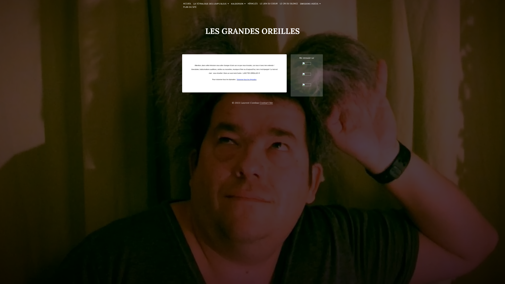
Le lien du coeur (269, 3)
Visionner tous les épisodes (246, 79)
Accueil (187, 3)
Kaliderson (237, 3)
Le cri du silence (289, 3)
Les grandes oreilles (252, 31)
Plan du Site (189, 7)
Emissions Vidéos (309, 3)
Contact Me (266, 102)
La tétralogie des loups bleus (209, 3)
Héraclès (253, 3)
